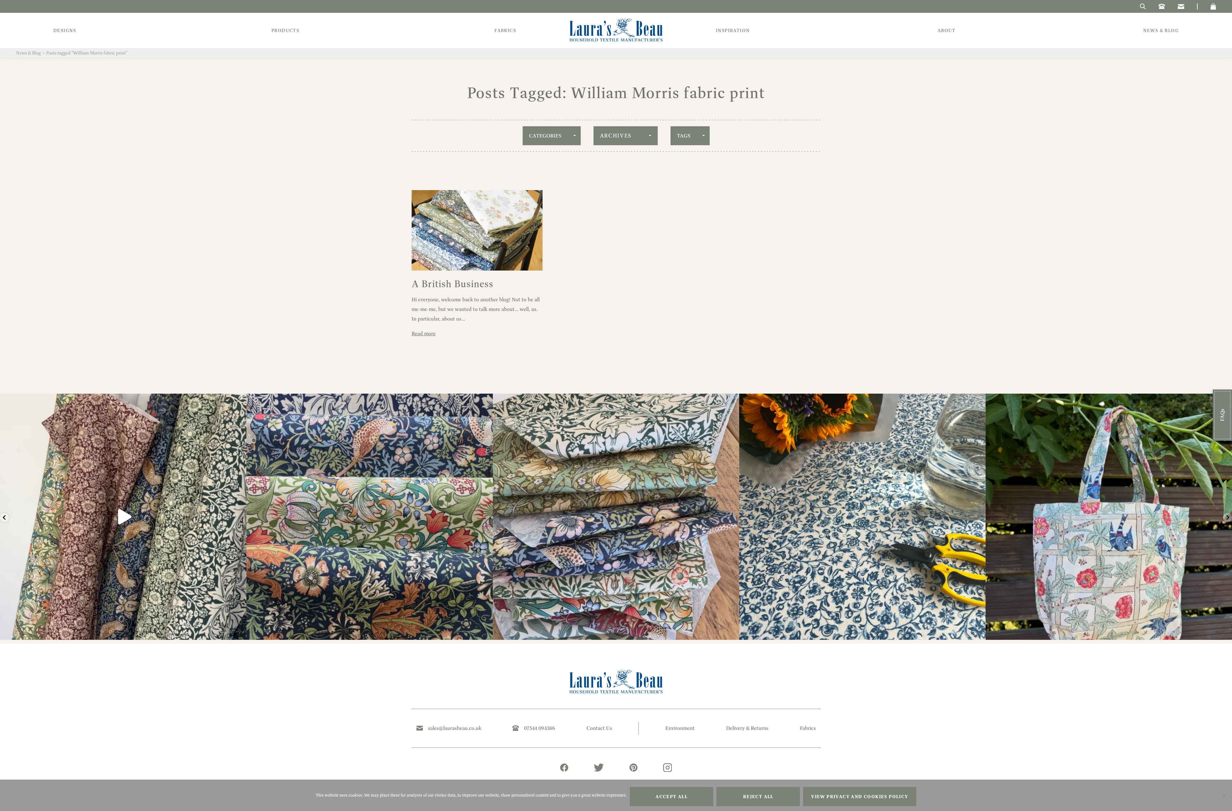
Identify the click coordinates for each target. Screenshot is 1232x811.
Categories (545, 135)
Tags (683, 135)
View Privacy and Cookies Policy (859, 796)
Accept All (671, 796)
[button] (1213, 6)
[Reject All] (1224, 795)
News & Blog (28, 53)
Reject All (758, 796)
